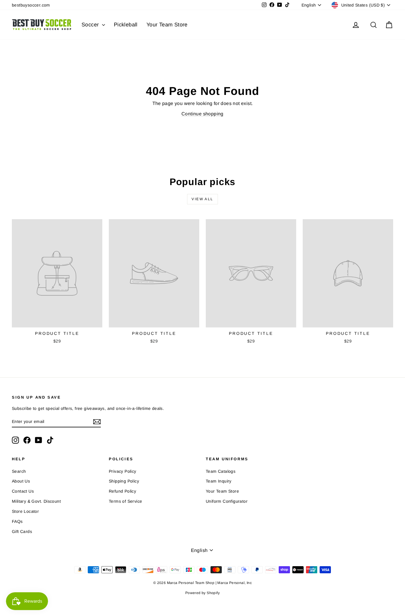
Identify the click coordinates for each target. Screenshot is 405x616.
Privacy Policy (122, 471)
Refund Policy (122, 491)
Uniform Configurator (227, 501)
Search (19, 471)
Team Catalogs (220, 471)
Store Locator (25, 511)
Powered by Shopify (202, 593)
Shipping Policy (124, 481)
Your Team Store (167, 25)
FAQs (17, 521)
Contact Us (23, 491)
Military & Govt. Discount (36, 501)
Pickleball (126, 25)
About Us (21, 481)
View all (202, 199)
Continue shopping (202, 113)
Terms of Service (125, 501)
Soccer (91, 25)
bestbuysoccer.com (31, 5)
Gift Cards (22, 531)
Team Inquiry (219, 481)
